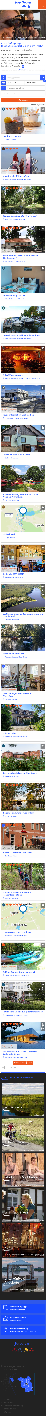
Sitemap (7, 1412)
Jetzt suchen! (23, 100)
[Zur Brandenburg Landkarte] (18, 1385)
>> (15, 1067)
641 (11, 1067)
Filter (30, 1063)
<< (3, 1067)
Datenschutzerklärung (13, 1406)
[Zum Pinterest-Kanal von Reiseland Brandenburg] (14, 1351)
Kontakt (7, 1400)
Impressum (8, 1403)
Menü (42, 7)
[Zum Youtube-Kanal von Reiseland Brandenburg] (31, 1351)
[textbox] (15, 88)
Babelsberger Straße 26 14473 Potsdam (14, 1368)
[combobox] (23, 77)
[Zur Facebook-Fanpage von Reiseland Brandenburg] (20, 1351)
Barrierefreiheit (10, 1409)
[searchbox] (17, 78)
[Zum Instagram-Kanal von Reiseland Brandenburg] (26, 1351)
